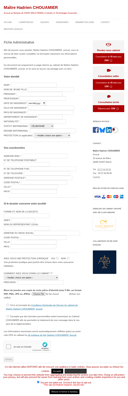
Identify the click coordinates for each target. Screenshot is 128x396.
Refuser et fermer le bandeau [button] (64, 392)
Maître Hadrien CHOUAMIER (31, 7)
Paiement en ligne (84, 22)
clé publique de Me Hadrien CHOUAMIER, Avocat (51, 335)
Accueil (8, 22)
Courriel (96, 177)
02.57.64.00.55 (104, 169)
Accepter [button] (57, 371)
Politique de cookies (75, 371)
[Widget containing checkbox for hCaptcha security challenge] (27, 347)
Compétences (26, 22)
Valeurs (44, 22)
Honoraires (62, 22)
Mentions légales (13, 29)
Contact (105, 22)
